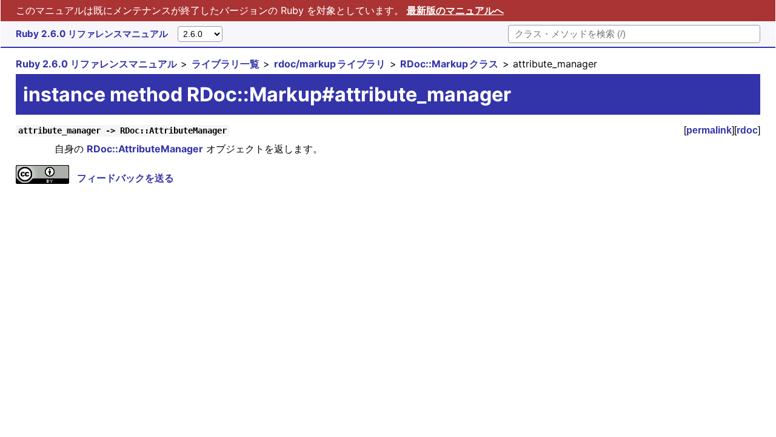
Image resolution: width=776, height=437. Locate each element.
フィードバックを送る (125, 178)
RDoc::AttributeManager (145, 149)
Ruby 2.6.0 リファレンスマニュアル (92, 33)
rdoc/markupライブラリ (330, 64)
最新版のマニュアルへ (455, 10)
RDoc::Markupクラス (449, 64)
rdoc (747, 130)
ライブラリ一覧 (225, 64)
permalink (709, 130)
